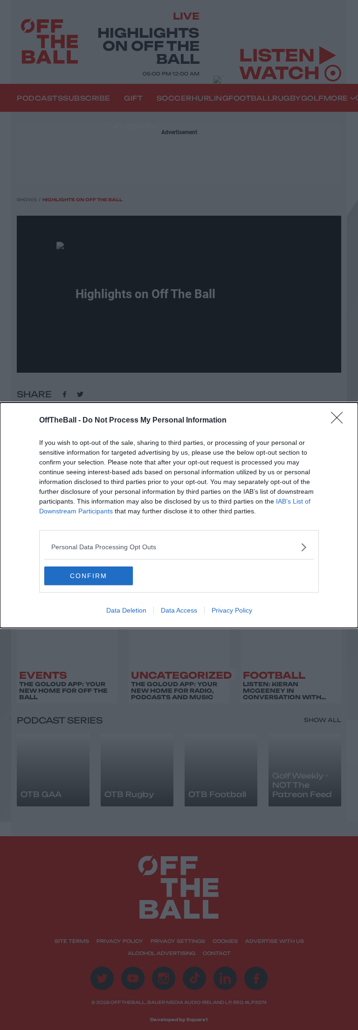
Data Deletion (126, 610)
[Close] (340, 421)
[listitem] (179, 547)
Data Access (179, 610)
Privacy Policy (232, 610)
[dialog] (179, 515)
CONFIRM (88, 576)
